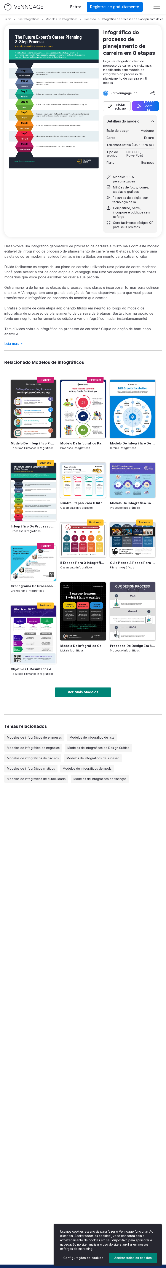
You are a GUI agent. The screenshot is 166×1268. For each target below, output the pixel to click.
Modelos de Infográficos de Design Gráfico (98, 748)
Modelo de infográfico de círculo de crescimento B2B (132, 443)
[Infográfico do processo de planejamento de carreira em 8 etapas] (33, 492)
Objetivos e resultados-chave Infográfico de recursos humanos (33, 669)
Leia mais (13, 343)
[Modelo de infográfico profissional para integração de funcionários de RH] (33, 409)
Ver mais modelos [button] (83, 692)
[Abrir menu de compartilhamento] (152, 93)
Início (8, 19)
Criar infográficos (29, 19)
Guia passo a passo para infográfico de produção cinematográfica (132, 563)
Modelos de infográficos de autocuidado (36, 779)
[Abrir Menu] (157, 7)
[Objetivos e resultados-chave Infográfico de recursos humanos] (33, 635)
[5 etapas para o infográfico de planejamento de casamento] (82, 540)
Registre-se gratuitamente (114, 7)
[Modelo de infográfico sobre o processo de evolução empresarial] (132, 480)
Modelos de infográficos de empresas (34, 737)
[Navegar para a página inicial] (23, 7)
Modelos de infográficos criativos (31, 768)
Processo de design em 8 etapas (132, 646)
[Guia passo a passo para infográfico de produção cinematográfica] (132, 540)
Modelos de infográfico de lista (92, 737)
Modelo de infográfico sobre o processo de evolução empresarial (132, 503)
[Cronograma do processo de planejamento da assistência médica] (33, 563)
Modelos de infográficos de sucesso (93, 758)
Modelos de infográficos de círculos (33, 758)
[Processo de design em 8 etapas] (132, 611)
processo (90, 19)
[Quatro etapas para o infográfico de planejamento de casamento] (82, 480)
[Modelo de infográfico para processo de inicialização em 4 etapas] (82, 409)
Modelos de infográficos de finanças (99, 779)
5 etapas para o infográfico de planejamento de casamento (82, 563)
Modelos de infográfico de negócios (33, 748)
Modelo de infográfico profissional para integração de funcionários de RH (33, 443)
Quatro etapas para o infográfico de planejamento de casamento (82, 503)
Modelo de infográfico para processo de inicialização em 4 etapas (82, 443)
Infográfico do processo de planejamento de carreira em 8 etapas (33, 526)
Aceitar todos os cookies (133, 1258)
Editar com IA (149, 106)
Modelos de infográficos (62, 19)
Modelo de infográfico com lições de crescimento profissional (82, 646)
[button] (117, 106)
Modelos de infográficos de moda (87, 768)
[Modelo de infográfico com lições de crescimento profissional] (82, 611)
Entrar (75, 7)
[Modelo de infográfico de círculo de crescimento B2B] (132, 409)
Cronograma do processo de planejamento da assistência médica (33, 586)
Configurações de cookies (83, 1258)
